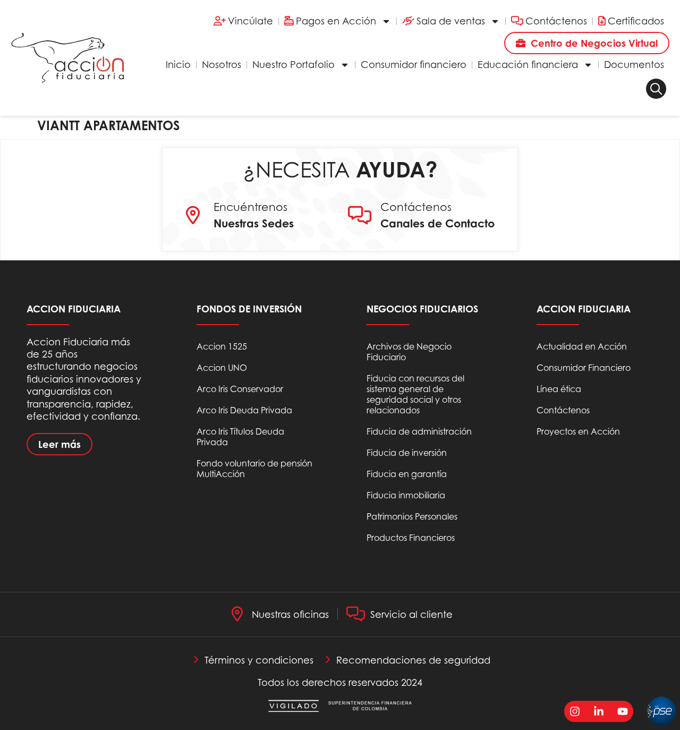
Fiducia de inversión (407, 452)
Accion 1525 (222, 346)
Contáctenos (556, 21)
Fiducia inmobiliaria (406, 495)
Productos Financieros (411, 537)
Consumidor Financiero (584, 367)
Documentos (634, 64)
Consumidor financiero (413, 64)
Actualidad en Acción (582, 346)
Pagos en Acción (336, 21)
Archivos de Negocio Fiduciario (409, 351)
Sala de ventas (450, 21)
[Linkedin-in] (598, 711)
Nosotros (221, 64)
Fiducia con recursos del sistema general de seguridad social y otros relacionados (415, 394)
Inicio (178, 64)
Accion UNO (222, 367)
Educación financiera (528, 64)
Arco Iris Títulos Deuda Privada (240, 436)
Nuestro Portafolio (293, 64)
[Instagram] (574, 711)
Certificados (636, 21)
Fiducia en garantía (407, 474)
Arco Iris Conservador (240, 389)
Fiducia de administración (419, 431)
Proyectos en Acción (578, 431)
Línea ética (559, 389)
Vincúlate (250, 21)
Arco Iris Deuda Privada (244, 410)
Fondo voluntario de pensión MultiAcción (254, 468)
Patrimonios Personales (412, 516)
